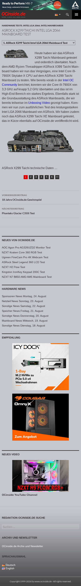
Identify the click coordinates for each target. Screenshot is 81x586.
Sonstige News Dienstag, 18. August (23, 325)
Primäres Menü (76, 14)
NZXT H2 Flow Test (13, 267)
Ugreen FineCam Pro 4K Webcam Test (25, 257)
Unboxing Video (39, 102)
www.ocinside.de (43, 581)
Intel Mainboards (52, 25)
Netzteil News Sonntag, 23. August (22, 301)
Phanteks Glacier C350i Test (18, 211)
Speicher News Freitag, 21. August (22, 310)
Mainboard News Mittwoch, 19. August (24, 320)
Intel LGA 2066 (31, 25)
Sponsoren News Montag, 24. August (24, 296)
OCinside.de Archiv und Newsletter (22, 546)
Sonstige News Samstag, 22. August (23, 305)
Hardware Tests (12, 25)
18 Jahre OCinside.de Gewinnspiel (22, 197)
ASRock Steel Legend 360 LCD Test (23, 262)
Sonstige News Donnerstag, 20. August (25, 315)
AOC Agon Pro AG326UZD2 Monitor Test (26, 247)
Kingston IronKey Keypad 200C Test (23, 271)
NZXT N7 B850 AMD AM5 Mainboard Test (27, 276)
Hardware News (14, 288)
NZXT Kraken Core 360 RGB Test (22, 252)
